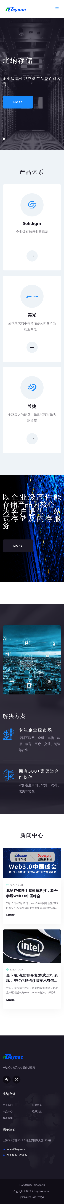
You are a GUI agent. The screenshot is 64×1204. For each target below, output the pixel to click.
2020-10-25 (16, 969)
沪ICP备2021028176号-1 (32, 1197)
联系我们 (37, 1111)
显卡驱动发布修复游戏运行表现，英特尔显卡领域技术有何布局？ (32, 980)
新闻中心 (37, 1105)
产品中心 (8, 1111)
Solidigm (32, 223)
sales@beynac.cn (17, 1149)
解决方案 (8, 1118)
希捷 (32, 406)
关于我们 (8, 1105)
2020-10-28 (16, 885)
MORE (18, 102)
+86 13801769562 (17, 1154)
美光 (32, 315)
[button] (4, 139)
